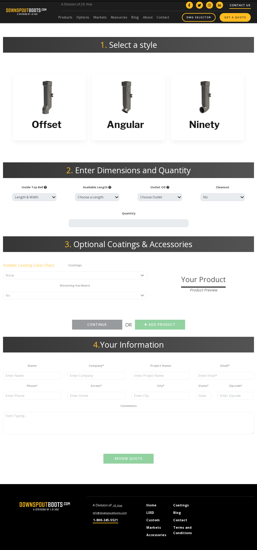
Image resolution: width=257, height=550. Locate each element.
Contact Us (240, 5)
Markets (153, 527)
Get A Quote (235, 17)
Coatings (181, 505)
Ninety (204, 124)
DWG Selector (199, 17)
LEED (150, 512)
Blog (177, 512)
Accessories (156, 535)
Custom (153, 520)
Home (151, 505)
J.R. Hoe (117, 505)
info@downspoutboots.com (110, 513)
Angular (125, 124)
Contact (180, 520)
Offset (46, 124)
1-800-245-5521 (105, 520)
